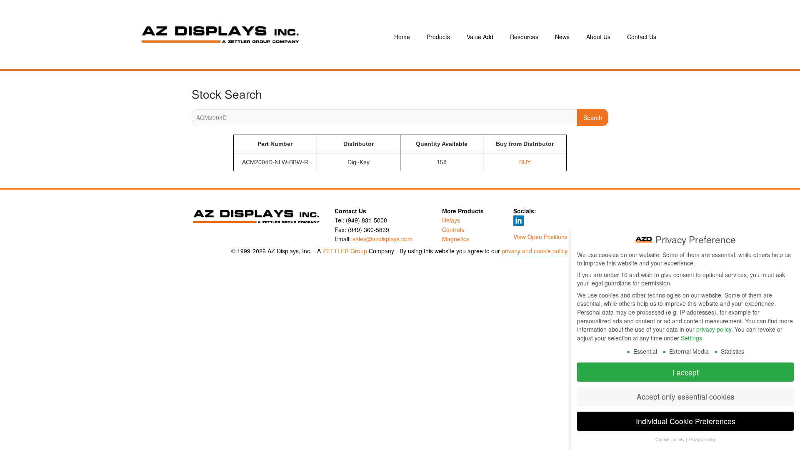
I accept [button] (685, 372)
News (562, 36)
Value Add (480, 36)
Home (402, 36)
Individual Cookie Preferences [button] (685, 421)
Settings (691, 338)
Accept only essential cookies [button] (686, 396)
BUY (525, 162)
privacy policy (713, 329)
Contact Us (641, 36)
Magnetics (455, 239)
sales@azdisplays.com (382, 239)
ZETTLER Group (344, 251)
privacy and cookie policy (534, 251)
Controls (453, 229)
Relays (451, 220)
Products (438, 36)
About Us (598, 36)
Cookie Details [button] (670, 439)
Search (592, 117)
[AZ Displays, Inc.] (256, 37)
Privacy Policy (702, 439)
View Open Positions (540, 236)
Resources (524, 36)
